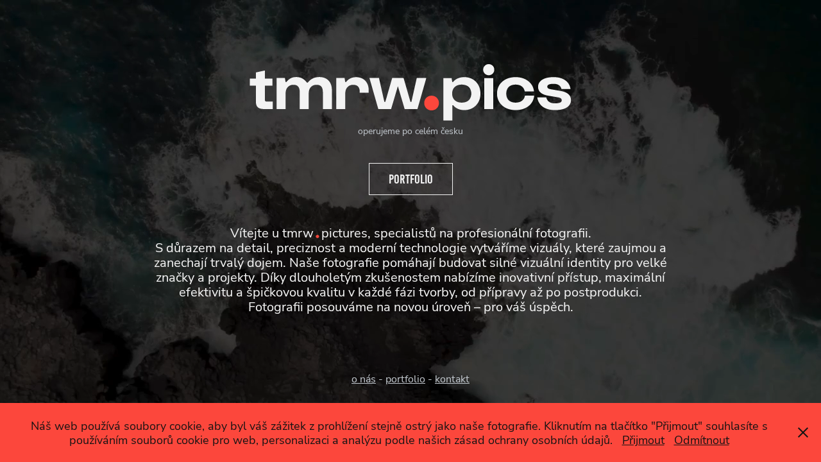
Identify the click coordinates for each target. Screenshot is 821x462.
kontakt (452, 379)
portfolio (405, 379)
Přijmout (643, 439)
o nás (363, 379)
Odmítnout (701, 439)
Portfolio (411, 179)
